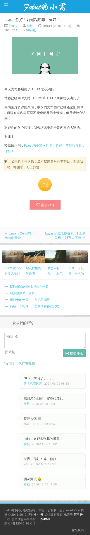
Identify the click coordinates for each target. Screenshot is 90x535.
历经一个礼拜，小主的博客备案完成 (34, 306)
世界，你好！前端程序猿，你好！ (32, 19)
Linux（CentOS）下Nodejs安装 (21, 235)
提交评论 (76, 353)
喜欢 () (47, 205)
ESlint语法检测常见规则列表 (29, 286)
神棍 (30, 25)
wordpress (73, 510)
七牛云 (38, 514)
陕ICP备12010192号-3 (19, 523)
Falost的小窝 (33, 145)
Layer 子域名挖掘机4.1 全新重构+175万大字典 (65, 235)
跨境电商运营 (33, 383)
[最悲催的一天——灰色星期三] (55, 256)
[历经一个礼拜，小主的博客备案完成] (77, 256)
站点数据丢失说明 (22, 293)
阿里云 (78, 514)
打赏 (45, 184)
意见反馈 (78, 530)
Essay (12, 25)
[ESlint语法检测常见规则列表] (13, 256)
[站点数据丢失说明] (34, 256)
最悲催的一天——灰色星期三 (30, 299)
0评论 (32, 30)
